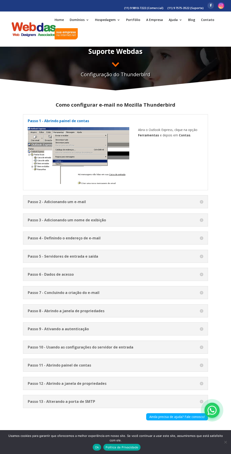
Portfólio (133, 20)
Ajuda (173, 20)
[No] (225, 442)
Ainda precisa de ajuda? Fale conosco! (177, 417)
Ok (97, 447)
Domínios (77, 20)
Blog (191, 20)
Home (59, 20)
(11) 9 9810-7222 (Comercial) (143, 8)
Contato (207, 20)
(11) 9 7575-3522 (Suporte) (185, 8)
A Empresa (154, 20)
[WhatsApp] (212, 410)
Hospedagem (105, 20)
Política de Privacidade (122, 447)
